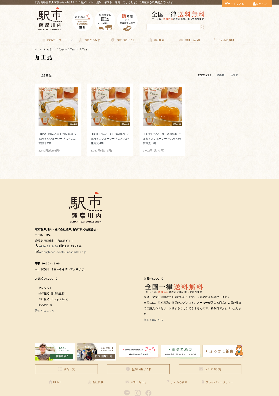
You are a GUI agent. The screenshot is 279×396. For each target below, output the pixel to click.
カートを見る (236, 4)
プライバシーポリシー (220, 382)
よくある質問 (226, 40)
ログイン (261, 4)
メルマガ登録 (213, 369)
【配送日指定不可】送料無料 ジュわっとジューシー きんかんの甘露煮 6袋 (162, 138)
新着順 (234, 75)
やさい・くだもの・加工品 (61, 49)
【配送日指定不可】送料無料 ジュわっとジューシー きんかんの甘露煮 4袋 (110, 138)
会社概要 (159, 40)
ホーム (38, 49)
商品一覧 (69, 369)
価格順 (221, 75)
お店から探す (92, 40)
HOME (57, 382)
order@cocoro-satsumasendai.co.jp (62, 252)
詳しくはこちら (45, 310)
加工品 (83, 49)
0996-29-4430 (48, 246)
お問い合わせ (192, 40)
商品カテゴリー (57, 40)
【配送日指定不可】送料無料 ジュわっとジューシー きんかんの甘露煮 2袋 (57, 138)
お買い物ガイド (125, 40)
